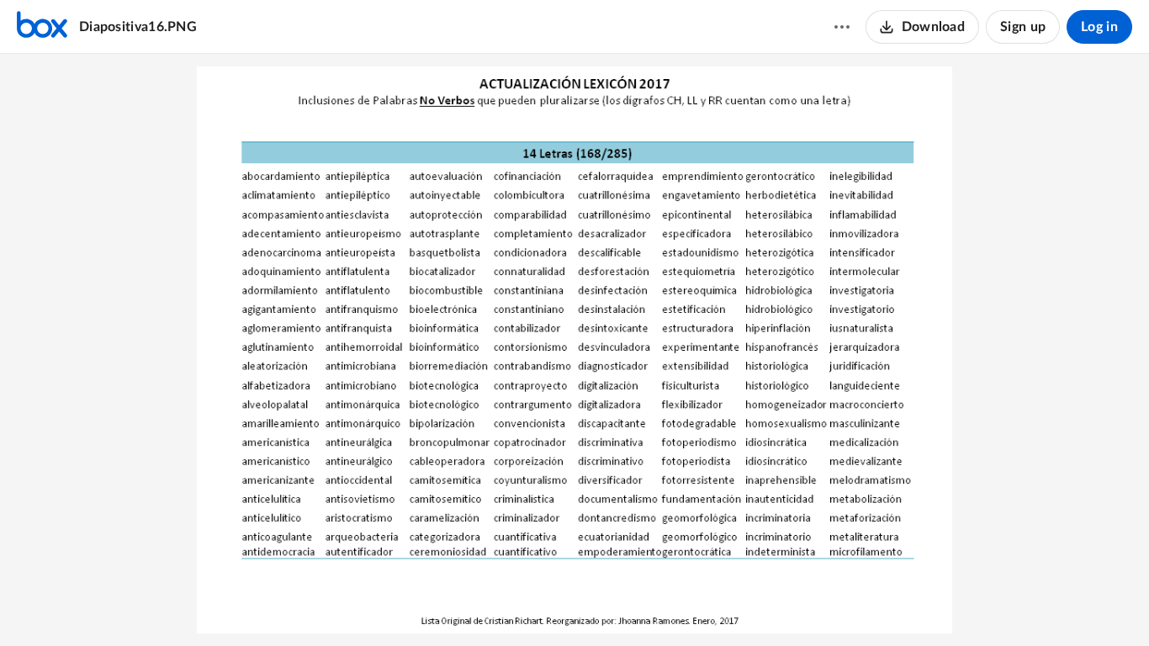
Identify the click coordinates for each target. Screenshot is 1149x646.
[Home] (42, 27)
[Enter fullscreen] (635, 604)
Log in (1099, 27)
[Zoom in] (572, 605)
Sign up (1023, 27)
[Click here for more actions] (842, 27)
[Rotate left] (605, 604)
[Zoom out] (515, 605)
